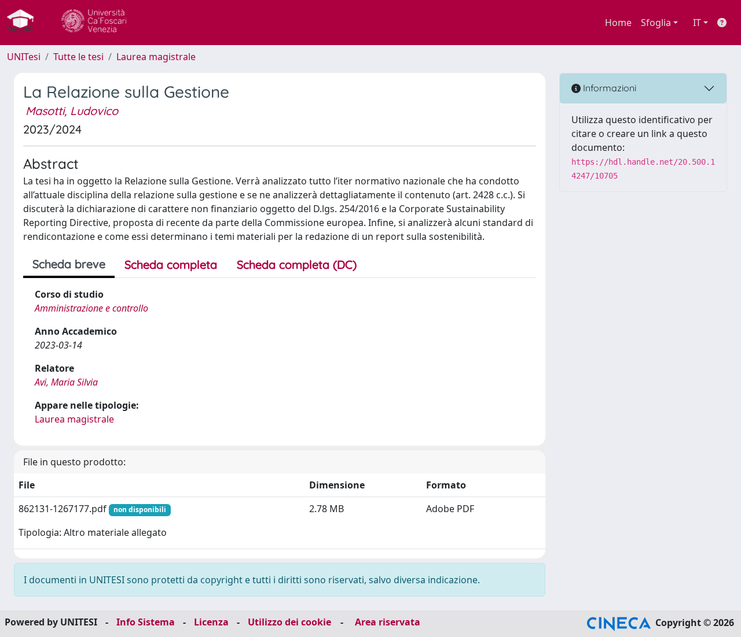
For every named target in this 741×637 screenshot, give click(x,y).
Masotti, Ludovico (71, 110)
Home (618, 22)
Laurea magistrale (156, 56)
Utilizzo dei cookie (289, 622)
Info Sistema (145, 622)
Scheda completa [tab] (170, 264)
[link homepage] (25, 22)
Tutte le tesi (78, 56)
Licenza (211, 622)
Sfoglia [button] (656, 22)
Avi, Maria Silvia (66, 382)
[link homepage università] (93, 22)
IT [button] (697, 22)
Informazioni (608, 88)
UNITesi (24, 56)
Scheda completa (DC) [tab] (297, 264)
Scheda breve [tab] (68, 264)
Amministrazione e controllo (91, 308)
